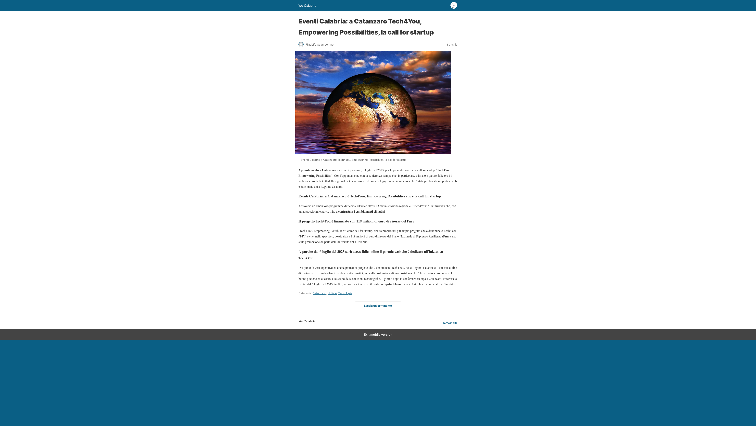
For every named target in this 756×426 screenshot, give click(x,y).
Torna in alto (450, 322)
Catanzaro (319, 293)
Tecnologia (345, 293)
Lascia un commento (378, 305)
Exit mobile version (378, 334)
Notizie (332, 293)
